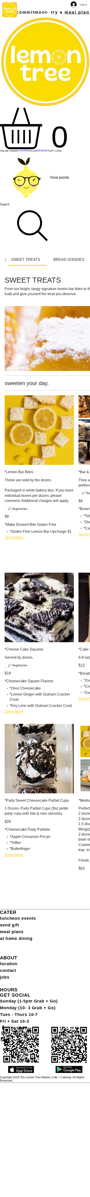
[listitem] (38, 531)
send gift (9, 925)
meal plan (77, 12)
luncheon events (18, 918)
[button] (45, 128)
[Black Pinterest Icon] (45, 1033)
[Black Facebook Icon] (45, 1028)
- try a (56, 12)
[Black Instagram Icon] (45, 1039)
